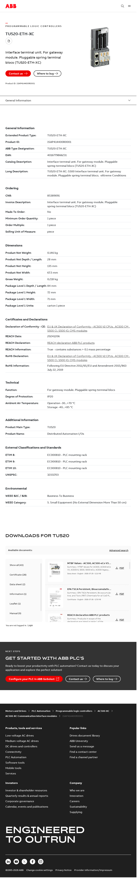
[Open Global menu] (129, 6)
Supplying (76, 812)
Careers (75, 801)
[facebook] (32, 861)
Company (76, 783)
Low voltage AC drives (19, 735)
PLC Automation (41, 710)
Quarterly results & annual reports (26, 795)
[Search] (122, 6)
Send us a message (82, 746)
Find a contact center (83, 751)
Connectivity (13, 751)
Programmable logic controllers (74, 710)
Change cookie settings (39, 870)
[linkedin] (8, 861)
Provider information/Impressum (93, 870)
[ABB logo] (10, 6)
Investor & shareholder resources (26, 790)
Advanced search (118, 550)
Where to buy (45, 73)
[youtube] (16, 861)
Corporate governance (19, 801)
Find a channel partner (84, 757)
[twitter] (24, 861)
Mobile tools (13, 768)
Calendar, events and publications (26, 806)
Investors (11, 783)
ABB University (79, 741)
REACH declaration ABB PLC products (88, 614)
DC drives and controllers (21, 746)
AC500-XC (103, 710)
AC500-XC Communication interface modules (31, 716)
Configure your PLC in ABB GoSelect (32, 679)
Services (10, 773)
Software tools (15, 762)
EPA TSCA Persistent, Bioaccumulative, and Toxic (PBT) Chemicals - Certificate (89, 591)
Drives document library (85, 735)
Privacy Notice (63, 870)
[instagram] (40, 861)
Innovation (76, 795)
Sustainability (78, 806)
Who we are (77, 790)
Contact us (16, 73)
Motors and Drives (15, 710)
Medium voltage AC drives (22, 741)
